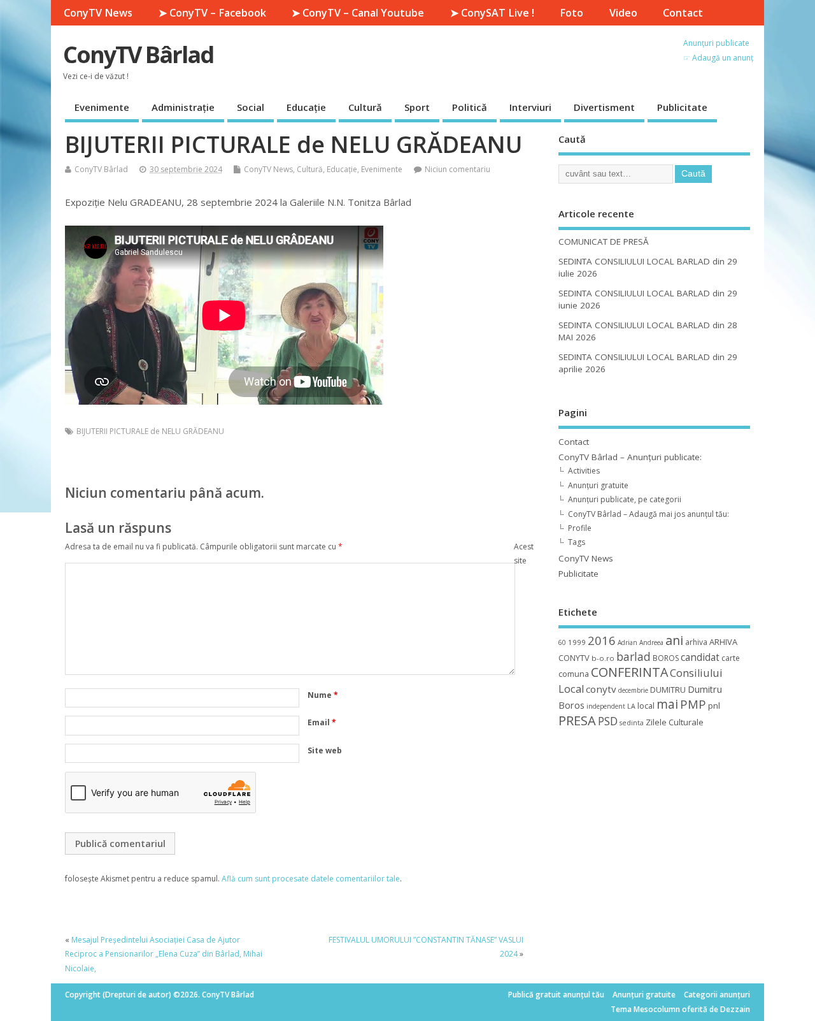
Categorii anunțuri (717, 994)
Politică (469, 107)
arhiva (696, 642)
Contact (683, 13)
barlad (633, 656)
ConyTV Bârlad (138, 54)
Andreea (651, 642)
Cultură (365, 107)
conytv (601, 689)
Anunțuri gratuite (598, 485)
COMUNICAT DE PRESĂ (603, 241)
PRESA (577, 720)
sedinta (632, 722)
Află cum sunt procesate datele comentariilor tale (311, 878)
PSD (608, 720)
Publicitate (682, 107)
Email (322, 722)
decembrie (633, 690)
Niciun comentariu (457, 169)
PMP (693, 704)
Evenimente (101, 107)
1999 (577, 642)
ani (674, 640)
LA (631, 706)
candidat (700, 657)
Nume (323, 695)
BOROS (666, 658)
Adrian (627, 642)
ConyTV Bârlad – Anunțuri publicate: (630, 457)
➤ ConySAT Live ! (492, 13)
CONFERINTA (629, 672)
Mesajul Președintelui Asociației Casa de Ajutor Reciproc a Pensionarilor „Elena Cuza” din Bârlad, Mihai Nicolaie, (163, 954)
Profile (580, 528)
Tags (576, 542)
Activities (584, 470)
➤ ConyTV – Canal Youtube (358, 13)
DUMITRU (668, 689)
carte (730, 658)
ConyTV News (98, 13)
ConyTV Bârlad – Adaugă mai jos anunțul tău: (648, 514)
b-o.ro (603, 658)
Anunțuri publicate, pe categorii (624, 499)
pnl (714, 705)
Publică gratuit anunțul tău (556, 994)
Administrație (183, 107)
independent (605, 706)
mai (667, 704)
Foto (571, 13)
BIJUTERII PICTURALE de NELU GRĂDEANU (150, 431)
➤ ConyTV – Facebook (212, 13)
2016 (602, 640)
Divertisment (604, 107)
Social (250, 107)
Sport (417, 107)
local (646, 705)
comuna (573, 674)
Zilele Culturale (675, 722)
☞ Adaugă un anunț (718, 57)
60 (562, 642)
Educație (306, 107)
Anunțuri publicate (716, 43)
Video (623, 13)
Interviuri (530, 107)
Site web (325, 750)
